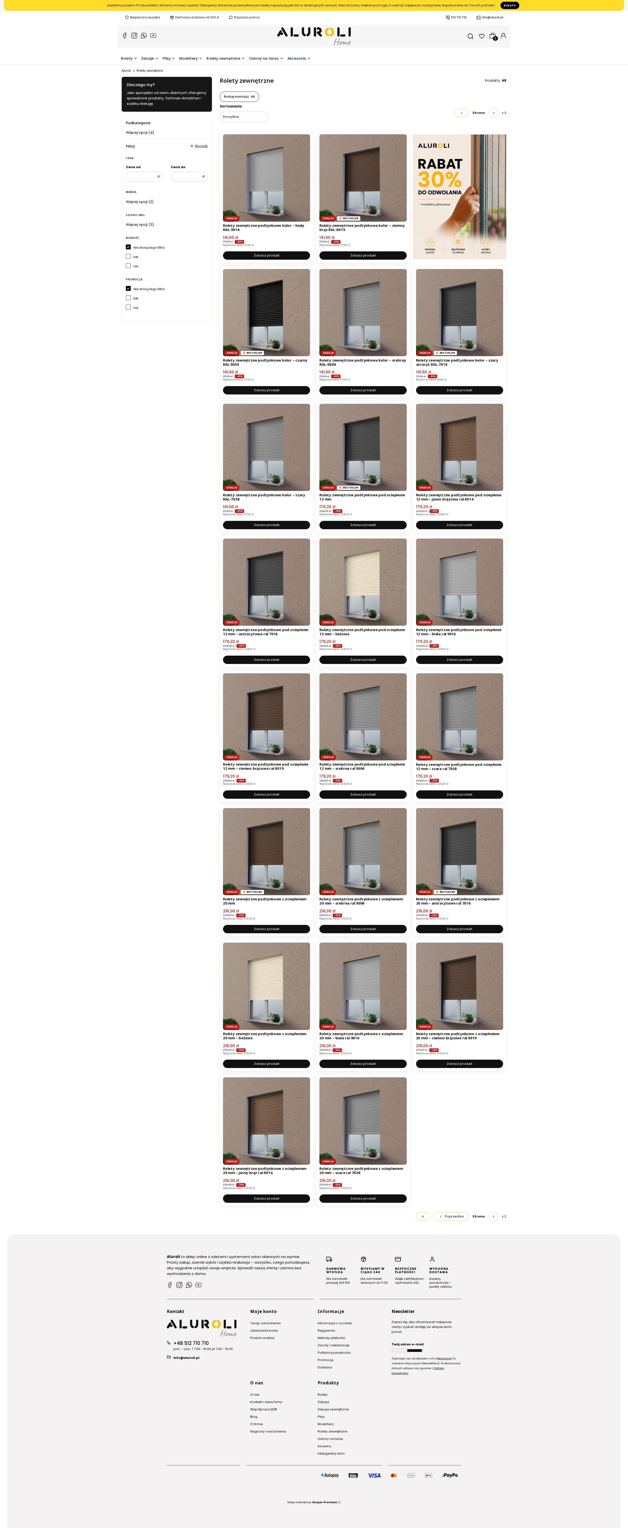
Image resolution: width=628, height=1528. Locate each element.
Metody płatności (332, 1338)
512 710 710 (459, 17)
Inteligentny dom (331, 1453)
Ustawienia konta (264, 1330)
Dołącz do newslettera (414, 1350)
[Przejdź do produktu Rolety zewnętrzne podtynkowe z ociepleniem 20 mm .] (266, 851)
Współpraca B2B (263, 1409)
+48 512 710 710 (191, 1343)
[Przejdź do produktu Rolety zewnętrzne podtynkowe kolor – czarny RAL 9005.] (266, 312)
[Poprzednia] (9, 5)
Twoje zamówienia (265, 1323)
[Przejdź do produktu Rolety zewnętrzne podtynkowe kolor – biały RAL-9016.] (266, 177)
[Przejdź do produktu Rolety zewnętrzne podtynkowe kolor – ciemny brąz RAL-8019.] (362, 177)
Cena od (133, 167)
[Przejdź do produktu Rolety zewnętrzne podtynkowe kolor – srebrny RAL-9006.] (362, 312)
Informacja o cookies (335, 1323)
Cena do (178, 167)
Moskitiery (326, 1424)
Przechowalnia (262, 1338)
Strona (478, 112)
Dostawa (325, 1367)
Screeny (324, 1446)
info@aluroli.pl (492, 17)
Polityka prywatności (334, 1352)
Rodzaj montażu (239, 97)
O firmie (256, 1424)
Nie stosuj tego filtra (149, 247)
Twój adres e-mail (408, 1344)
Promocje (326, 1360)
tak (135, 257)
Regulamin (326, 1330)
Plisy (321, 1416)
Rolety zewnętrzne (332, 1431)
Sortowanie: (231, 106)
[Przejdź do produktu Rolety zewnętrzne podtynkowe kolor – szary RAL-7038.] (266, 447)
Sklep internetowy (312, 1502)
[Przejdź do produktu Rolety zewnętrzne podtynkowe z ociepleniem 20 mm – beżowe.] (266, 986)
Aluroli (126, 70)
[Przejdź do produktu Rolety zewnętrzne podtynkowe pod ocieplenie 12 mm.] (362, 447)
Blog (253, 1416)
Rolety (510, 5)
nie (135, 266)
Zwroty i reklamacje (334, 1345)
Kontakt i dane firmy (266, 1402)
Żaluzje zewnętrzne (333, 1409)
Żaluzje (323, 1402)
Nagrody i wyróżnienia (268, 1431)
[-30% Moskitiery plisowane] (459, 197)
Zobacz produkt (266, 255)
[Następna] (618, 5)
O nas (255, 1394)
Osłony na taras (330, 1438)
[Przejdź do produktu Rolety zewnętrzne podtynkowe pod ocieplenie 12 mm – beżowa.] (362, 582)
